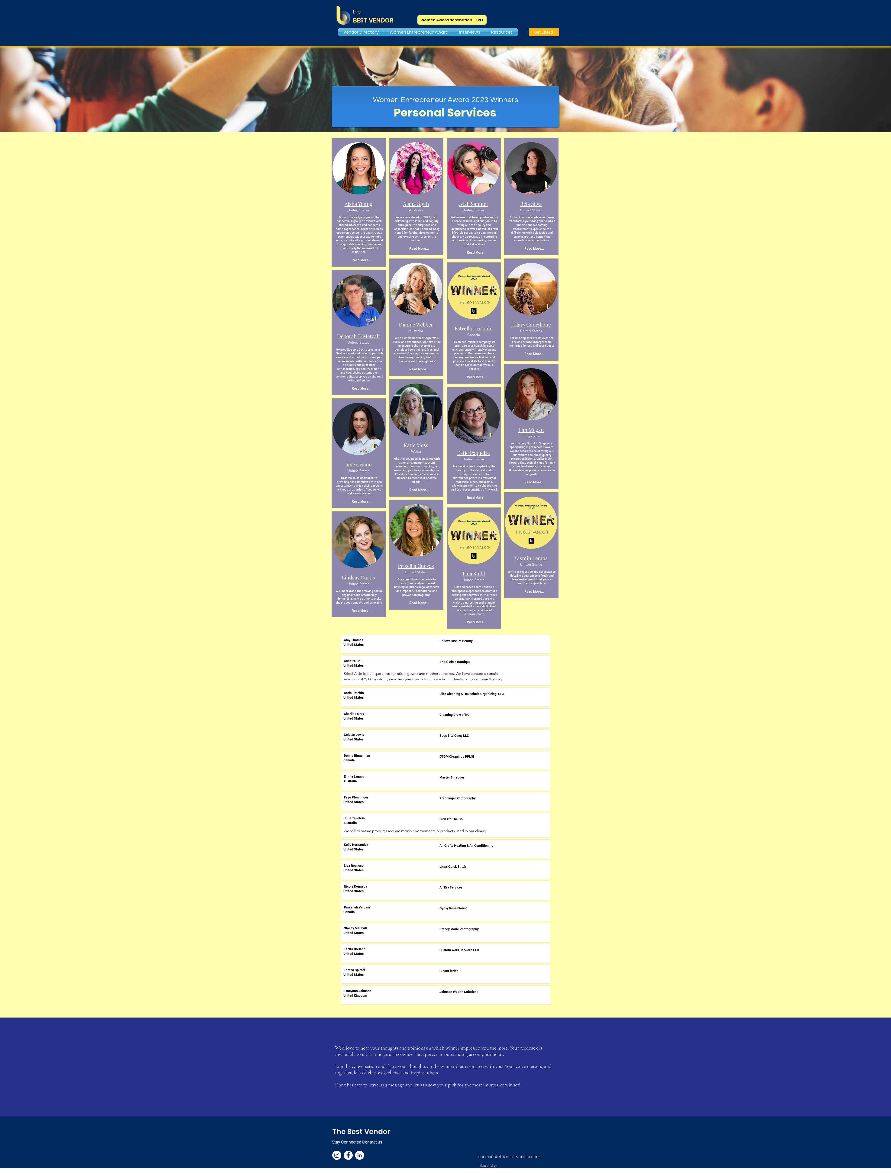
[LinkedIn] (359, 1155)
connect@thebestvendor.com (509, 1157)
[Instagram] (336, 1155)
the (357, 12)
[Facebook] (348, 1155)
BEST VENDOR (373, 20)
